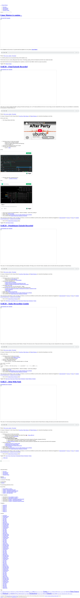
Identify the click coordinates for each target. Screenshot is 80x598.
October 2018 (5, 546)
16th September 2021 (4, 306)
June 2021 (5, 519)
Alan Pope (21, 116)
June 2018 (5, 551)
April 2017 (5, 563)
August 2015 (5, 582)
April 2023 (5, 515)
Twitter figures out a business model (11, 444)
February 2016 (5, 577)
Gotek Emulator (18, 280)
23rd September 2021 (4, 228)
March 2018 (5, 554)
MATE (48, 591)
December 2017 (6, 555)
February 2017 (5, 565)
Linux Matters (34, 49)
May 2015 (5, 585)
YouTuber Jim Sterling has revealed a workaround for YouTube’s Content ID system (20, 288)
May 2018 (5, 552)
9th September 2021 (4, 384)
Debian (4, 591)
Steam (19, 378)
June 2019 (5, 540)
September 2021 (6, 516)
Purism (9, 593)
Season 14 (5, 511)
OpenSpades (16, 436)
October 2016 (5, 569)
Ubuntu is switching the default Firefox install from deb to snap (16, 284)
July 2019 (4, 539)
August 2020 (5, 528)
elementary (8, 591)
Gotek (12, 300)
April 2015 (5, 586)
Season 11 (5, 508)
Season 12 (5, 509)
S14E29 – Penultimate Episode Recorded (16, 226)
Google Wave (7, 290)
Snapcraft (22, 593)
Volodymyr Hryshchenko (12, 291)
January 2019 (5, 543)
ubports (42, 593)
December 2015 (6, 578)
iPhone (14, 300)
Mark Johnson (26, 116)
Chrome (1, 591)
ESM (6, 300)
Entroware (12, 591)
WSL (69, 593)
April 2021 (5, 521)
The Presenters (5, 8)
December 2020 (6, 523)
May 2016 (5, 574)
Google (30, 591)
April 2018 (5, 553)
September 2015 (6, 581)
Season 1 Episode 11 (9, 289)
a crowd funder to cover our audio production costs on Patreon (20, 214)
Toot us (72, 217)
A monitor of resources (13, 178)
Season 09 (5, 506)
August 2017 (5, 559)
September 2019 (6, 537)
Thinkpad (39, 593)
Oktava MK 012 (31, 435)
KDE (33, 591)
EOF (6, 222)
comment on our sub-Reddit (15, 218)
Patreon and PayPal (11, 441)
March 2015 (5, 587)
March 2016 (5, 576)
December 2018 (6, 544)
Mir (56, 591)
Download (14, 55)
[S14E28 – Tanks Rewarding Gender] (28, 341)
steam (17, 358)
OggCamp (68, 591)
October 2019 (5, 536)
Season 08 (5, 505)
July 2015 (4, 583)
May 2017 (5, 562)
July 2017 (4, 560)
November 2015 (6, 579)
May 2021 (5, 520)
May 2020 (5, 531)
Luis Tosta (10, 446)
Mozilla (59, 591)
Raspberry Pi (13, 593)
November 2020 (6, 524)
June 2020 (5, 530)
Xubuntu (71, 593)
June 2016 (5, 573)
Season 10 (5, 507)
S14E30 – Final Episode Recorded (14, 67)
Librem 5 (41, 591)
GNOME (27, 591)
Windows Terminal (16, 357)
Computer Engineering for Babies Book (12, 443)
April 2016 (5, 575)
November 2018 (6, 545)
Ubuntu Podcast (5, 5)
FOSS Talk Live (22, 591)
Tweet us (68, 217)
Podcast (7, 63)
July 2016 (4, 572)
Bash (6, 378)
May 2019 (5, 541)
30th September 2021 (4, 69)
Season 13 (5, 510)
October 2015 (5, 580)
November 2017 (6, 556)
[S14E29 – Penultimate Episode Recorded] (28, 263)
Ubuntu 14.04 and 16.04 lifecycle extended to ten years (15, 283)
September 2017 (6, 558)
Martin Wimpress (33, 116)
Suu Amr (9, 369)
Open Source (20, 300)
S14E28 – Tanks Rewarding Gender (14, 304)
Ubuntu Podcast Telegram (13, 220)
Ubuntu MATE (54, 593)
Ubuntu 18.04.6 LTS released (10, 282)
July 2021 (4, 518)
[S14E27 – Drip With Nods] (28, 419)
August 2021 (5, 517)
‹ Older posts (5, 457)
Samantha (8, 18)
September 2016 (6, 570)
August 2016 (5, 571)
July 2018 (4, 550)
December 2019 (6, 534)
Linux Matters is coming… (11, 15)
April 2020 (5, 532)
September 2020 (6, 526)
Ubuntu (10, 63)
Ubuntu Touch (64, 593)
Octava (9, 455)
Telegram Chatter (6, 10)
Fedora (15, 591)
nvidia (64, 591)
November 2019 (6, 535)
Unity (67, 593)
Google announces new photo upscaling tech (13, 445)
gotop (9, 147)
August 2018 (5, 549)
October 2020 (5, 525)
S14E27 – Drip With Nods (10, 382)
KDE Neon (36, 591)
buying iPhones (14, 279)
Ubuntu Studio (59, 593)
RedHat (18, 593)
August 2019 (5, 538)
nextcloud (61, 591)
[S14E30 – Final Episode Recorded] (28, 104)
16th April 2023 (3, 18)
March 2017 (5, 564)
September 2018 (6, 548)
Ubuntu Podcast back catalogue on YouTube (19, 215)
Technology (31, 300)
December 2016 (6, 566)
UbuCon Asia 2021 (8, 286)
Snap (28, 300)
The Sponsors (5, 9)
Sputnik (25, 593)
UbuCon (44, 593)
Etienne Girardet (11, 213)
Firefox (9, 300)
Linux (17, 300)
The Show (5, 7)
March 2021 (5, 522)
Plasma (1, 593)
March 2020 (5, 533)
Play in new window (7, 55)
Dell (6, 591)
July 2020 (4, 529)
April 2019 (5, 542)
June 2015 (5, 584)
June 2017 (5, 561)
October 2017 (5, 557)
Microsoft (54, 591)
